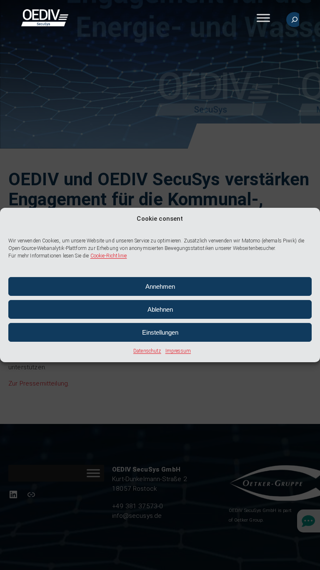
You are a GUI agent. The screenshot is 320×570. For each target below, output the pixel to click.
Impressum (178, 351)
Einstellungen (160, 332)
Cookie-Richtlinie (108, 256)
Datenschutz (147, 351)
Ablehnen (160, 309)
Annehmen (160, 286)
